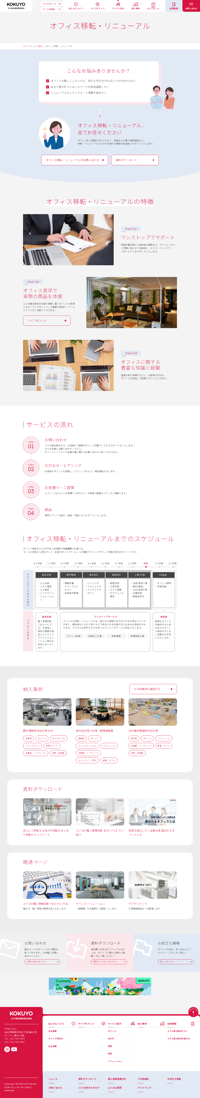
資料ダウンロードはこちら (105, 961)
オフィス (42, 738)
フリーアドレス (33, 745)
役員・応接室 (58, 753)
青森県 (29, 738)
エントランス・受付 (87, 760)
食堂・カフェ (109, 760)
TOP (25, 46)
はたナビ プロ (58, 738)
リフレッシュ (109, 745)
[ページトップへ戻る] (193, 1012)
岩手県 (134, 738)
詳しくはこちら (167, 961)
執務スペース (52, 745)
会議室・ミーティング (36, 753)
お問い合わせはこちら (36, 961)
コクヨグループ (49, 3)
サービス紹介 (36, 46)
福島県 (81, 738)
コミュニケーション (87, 745)
